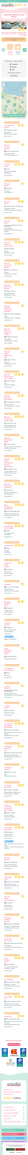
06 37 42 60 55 (8, 255)
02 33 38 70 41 (8, 575)
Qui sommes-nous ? (9, 1107)
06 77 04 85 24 (8, 517)
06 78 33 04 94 (8, 234)
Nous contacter (9, 1094)
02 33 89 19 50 (8, 297)
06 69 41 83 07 (8, 796)
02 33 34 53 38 (8, 343)
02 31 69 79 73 (8, 537)
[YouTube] (22, 5)
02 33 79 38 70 (8, 949)
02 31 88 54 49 (8, 909)
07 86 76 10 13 (8, 838)
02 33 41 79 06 (8, 212)
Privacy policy (19, 1152)
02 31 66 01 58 (8, 276)
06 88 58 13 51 (8, 677)
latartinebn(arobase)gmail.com (13, 1092)
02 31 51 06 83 (8, 366)
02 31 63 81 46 (8, 593)
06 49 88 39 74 (8, 496)
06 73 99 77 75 (8, 868)
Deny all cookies (20, 1149)
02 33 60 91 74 (8, 759)
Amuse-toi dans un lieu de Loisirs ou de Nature (14, 33)
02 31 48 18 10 (8, 988)
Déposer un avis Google (10, 1115)
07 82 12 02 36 (8, 475)
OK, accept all (11, 1149)
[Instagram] (19, 5)
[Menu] (25, 5)
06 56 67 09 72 (8, 1027)
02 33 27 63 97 (8, 408)
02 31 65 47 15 (8, 387)
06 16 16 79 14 (9, 1089)
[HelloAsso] (17, 1098)
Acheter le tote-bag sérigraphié (12, 1121)
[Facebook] (16, 5)
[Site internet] (19, 125)
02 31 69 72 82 (8, 554)
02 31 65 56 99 (8, 819)
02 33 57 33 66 (8, 429)
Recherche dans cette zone (15, 115)
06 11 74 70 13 (8, 136)
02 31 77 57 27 (8, 633)
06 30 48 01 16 (8, 614)
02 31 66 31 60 (8, 888)
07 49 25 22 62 (8, 175)
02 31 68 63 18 (8, 930)
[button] (19, 29)
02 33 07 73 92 (8, 320)
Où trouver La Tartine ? (10, 1110)
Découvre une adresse (11, 32)
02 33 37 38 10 (8, 450)
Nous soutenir (7, 1118)
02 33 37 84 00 (8, 697)
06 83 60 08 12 (8, 738)
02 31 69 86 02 (8, 970)
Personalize (12, 1152)
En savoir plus (13, 1044)
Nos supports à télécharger (11, 1113)
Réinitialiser (14, 75)
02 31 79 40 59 (8, 1007)
